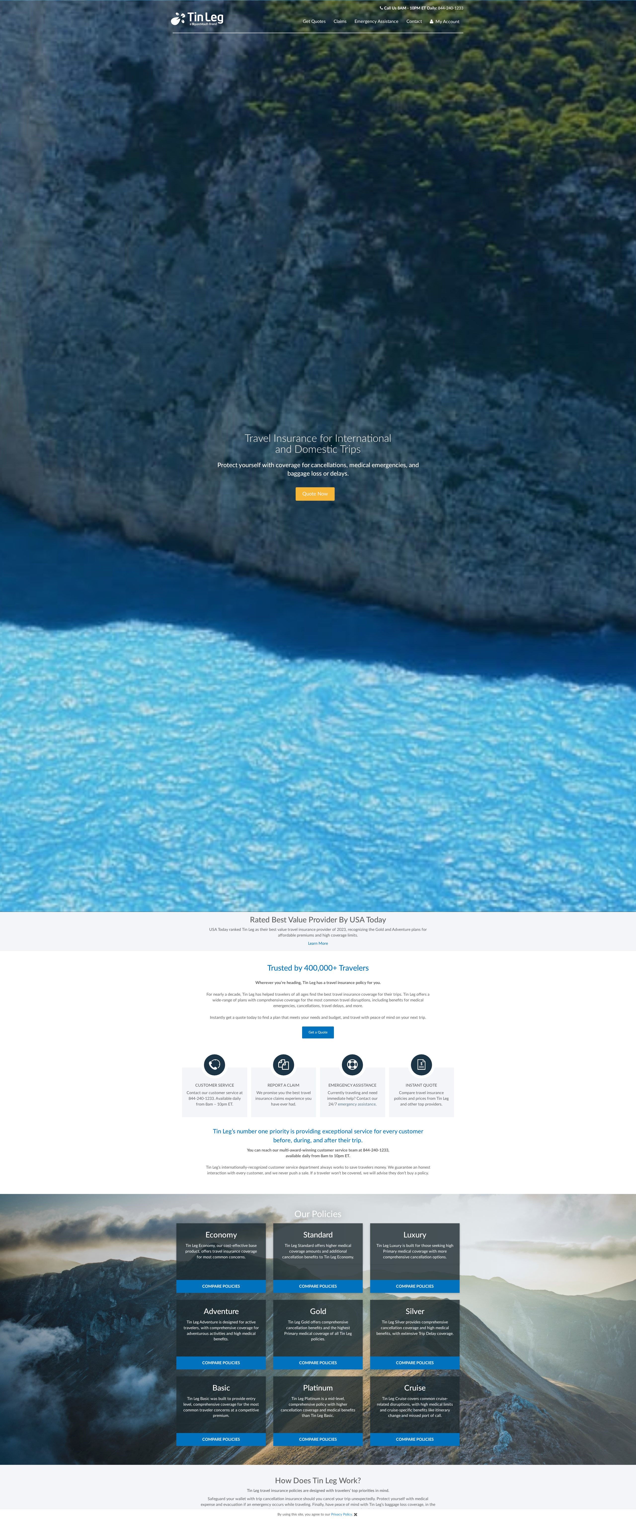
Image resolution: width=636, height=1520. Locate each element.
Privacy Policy (341, 1514)
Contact (414, 21)
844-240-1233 (450, 8)
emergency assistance (357, 1104)
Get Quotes (314, 21)
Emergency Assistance (376, 21)
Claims (340, 21)
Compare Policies (221, 1286)
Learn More (318, 943)
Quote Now (315, 494)
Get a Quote (318, 1032)
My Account (447, 22)
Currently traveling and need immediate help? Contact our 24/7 (352, 1098)
